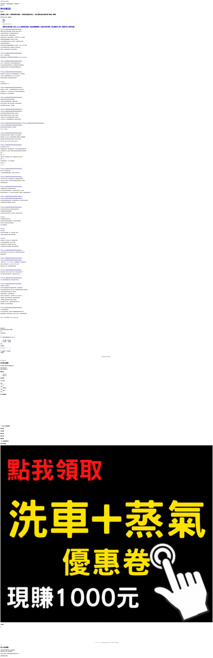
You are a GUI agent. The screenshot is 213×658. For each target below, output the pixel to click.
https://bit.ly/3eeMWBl (23, 57)
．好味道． (9, 341)
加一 (1, 330)
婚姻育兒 (9, 17)
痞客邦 (6, 337)
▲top (1, 343)
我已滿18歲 (3, 655)
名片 (3, 22)
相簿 (3, 19)
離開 (6, 655)
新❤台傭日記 (5, 9)
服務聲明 (117, 642)
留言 (9, 337)
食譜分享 (9, 340)
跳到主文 (2, 11)
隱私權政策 (113, 642)
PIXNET (98, 642)
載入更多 (2, 345)
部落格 (4, 20)
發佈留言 (2, 352)
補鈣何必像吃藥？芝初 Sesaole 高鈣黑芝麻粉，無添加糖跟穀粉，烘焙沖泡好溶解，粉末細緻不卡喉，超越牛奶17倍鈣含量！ (39, 26)
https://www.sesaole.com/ (14, 317)
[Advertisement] (6, 634)
